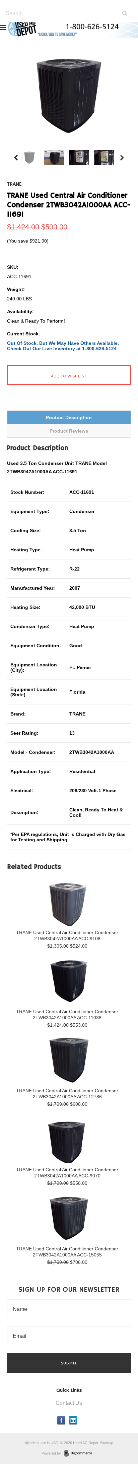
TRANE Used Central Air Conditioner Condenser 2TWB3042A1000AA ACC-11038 (67, 1014)
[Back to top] (119, 1431)
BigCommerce (80, 1453)
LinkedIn (73, 1420)
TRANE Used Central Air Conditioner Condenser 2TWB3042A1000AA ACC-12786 (67, 1093)
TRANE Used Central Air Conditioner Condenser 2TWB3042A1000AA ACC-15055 (67, 1251)
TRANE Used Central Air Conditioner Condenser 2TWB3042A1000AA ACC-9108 (67, 935)
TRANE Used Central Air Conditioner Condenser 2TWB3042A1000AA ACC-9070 (67, 1172)
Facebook (61, 1420)
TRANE (14, 184)
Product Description (69, 417)
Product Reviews (69, 431)
